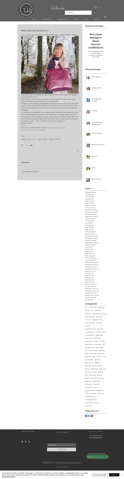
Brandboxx (88, 384)
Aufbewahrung (89, 335)
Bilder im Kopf (96, 366)
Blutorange (92, 375)
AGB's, (89, 453)
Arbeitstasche (89, 332)
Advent (104, 313)
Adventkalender (90, 316)
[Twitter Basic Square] (89, 416)
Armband (98, 332)
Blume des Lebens (91, 372)
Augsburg (88, 338)
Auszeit (96, 341)
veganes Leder (26, 139)
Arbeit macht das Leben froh (94, 329)
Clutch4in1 (88, 406)
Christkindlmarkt (90, 396)
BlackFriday (94, 369)
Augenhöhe (99, 335)
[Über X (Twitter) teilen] (27, 145)
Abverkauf (88, 313)
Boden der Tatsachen (97, 378)
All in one (88, 320)
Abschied (98, 310)
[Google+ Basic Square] (92, 416)
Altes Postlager (90, 323)
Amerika (87, 326)
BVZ (103, 344)
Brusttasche (89, 387)
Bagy (93, 356)
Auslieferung (96, 338)
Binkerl (87, 369)
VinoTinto (58, 139)
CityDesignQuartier (91, 399)
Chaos (87, 393)
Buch (95, 387)
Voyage (50, 139)
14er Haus (101, 307)
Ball (104, 356)
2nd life (87, 310)
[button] (47, 19)
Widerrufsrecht (101, 453)
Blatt (100, 369)
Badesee (93, 353)
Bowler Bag (96, 381)
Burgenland (100, 390)
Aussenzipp (88, 341)
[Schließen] (122, 474)
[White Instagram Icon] (29, 442)
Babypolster (99, 347)
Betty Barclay (89, 363)
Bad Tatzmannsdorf (91, 350)
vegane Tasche (42, 139)
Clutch (97, 402)
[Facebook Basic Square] (86, 416)
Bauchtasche (89, 359)
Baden (87, 353)
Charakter (93, 393)
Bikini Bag (88, 366)
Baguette (88, 356)
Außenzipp (98, 344)
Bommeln (88, 381)
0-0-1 (87, 307)
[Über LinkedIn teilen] (31, 145)
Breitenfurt (96, 384)
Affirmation (99, 316)
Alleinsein (95, 320)
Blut (86, 375)
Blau (104, 369)
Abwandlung (97, 313)
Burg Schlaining (90, 390)
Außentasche (89, 344)
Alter (100, 320)
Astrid (104, 332)
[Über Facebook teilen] (22, 145)
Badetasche (101, 353)
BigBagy (97, 363)
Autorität (102, 341)
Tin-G (34, 139)
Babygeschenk (90, 347)
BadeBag (102, 350)
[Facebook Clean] (22, 442)
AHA (92, 310)
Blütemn (99, 375)
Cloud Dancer (89, 402)
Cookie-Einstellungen (99, 475)
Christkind (101, 393)
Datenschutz (94, 453)
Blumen (100, 372)
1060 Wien (93, 307)
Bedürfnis (98, 359)
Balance (99, 356)
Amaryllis (99, 323)
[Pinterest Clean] (26, 442)
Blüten (87, 378)
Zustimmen (114, 475)
